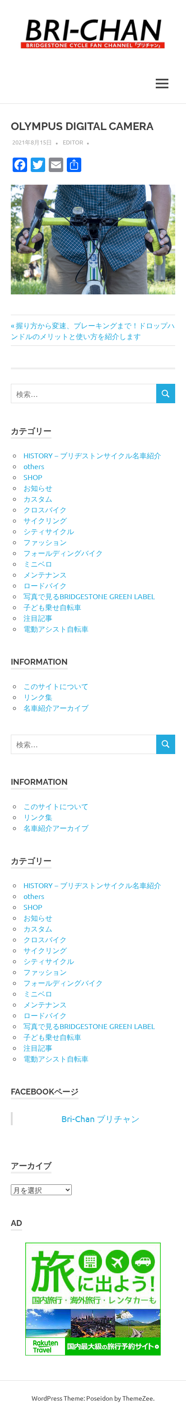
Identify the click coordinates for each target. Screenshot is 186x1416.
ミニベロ (37, 563)
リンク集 (37, 696)
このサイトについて (55, 685)
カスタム (37, 498)
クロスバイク (45, 509)
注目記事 (37, 617)
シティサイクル (48, 531)
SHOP (32, 476)
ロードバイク (45, 585)
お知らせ (37, 487)
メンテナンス (45, 574)
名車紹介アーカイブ (55, 707)
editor (73, 142)
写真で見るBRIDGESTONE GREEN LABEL (89, 596)
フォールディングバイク (63, 552)
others (33, 465)
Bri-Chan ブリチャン (100, 1118)
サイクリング (45, 520)
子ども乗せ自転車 (52, 606)
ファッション (45, 541)
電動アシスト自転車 (55, 628)
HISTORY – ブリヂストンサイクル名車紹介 (92, 455)
